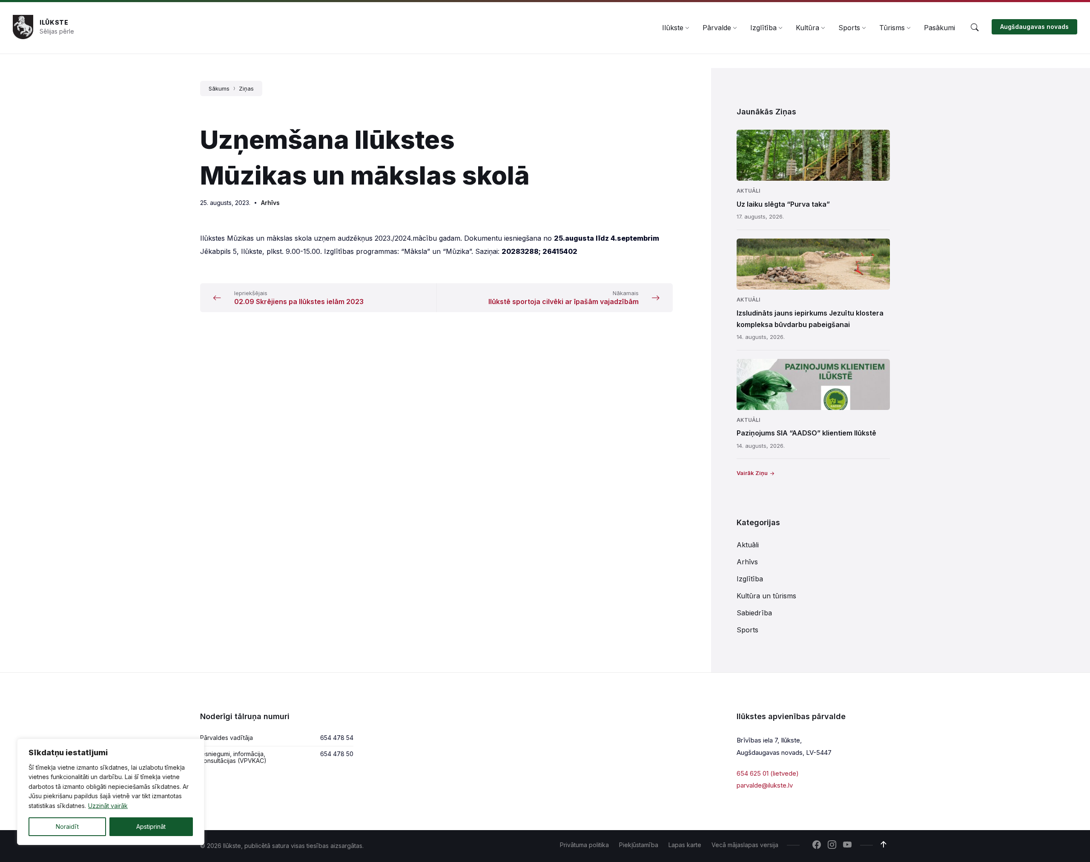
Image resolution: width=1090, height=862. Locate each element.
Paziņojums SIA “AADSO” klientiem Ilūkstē (806, 433)
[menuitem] (672, 27)
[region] (110, 792)
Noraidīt (67, 826)
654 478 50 (336, 753)
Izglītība (750, 579)
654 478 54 (336, 737)
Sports (747, 630)
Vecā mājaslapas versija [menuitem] (744, 844)
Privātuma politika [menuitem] (584, 844)
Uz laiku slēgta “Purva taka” (783, 204)
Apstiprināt (151, 826)
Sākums (219, 88)
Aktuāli (748, 191)
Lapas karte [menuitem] (684, 844)
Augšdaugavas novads (1034, 26)
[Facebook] (816, 845)
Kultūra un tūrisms (766, 596)
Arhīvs (270, 202)
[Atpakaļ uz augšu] (883, 844)
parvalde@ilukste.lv (765, 785)
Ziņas (246, 88)
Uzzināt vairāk (108, 805)
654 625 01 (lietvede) (768, 773)
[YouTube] (847, 845)
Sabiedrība (754, 613)
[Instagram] (832, 845)
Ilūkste (54, 22)
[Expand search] (974, 27)
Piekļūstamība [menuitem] (638, 844)
